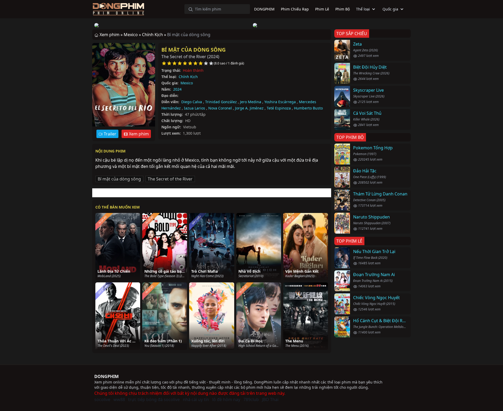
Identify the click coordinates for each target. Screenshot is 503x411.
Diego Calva (191, 101)
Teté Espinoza (279, 108)
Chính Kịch (188, 76)
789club (251, 399)
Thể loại (363, 9)
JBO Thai (270, 399)
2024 (177, 89)
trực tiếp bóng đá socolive (154, 399)
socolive (102, 399)
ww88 (119, 399)
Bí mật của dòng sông (193, 49)
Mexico (187, 82)
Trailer (109, 134)
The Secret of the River (170, 179)
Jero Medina (250, 101)
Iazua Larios (194, 108)
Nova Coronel (220, 108)
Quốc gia (390, 9)
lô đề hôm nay (226, 399)
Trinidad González (221, 101)
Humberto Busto (308, 108)
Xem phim (138, 134)
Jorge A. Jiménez (249, 108)
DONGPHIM (106, 376)
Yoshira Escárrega (280, 101)
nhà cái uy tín (196, 399)
